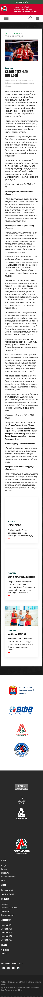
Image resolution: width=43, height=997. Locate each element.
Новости (17, 33)
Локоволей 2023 (6, 939)
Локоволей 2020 (6, 928)
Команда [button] (5, 899)
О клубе (3, 865)
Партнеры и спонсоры (8, 876)
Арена (3, 880)
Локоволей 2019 (6, 925)
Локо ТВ (4, 953)
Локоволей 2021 (6, 932)
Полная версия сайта (21, 2)
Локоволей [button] (6, 920)
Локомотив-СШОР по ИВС (9, 907)
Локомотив (4, 904)
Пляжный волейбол (7, 915)
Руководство (5, 872)
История (4, 869)
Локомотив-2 (5, 911)
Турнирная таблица (7, 894)
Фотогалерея (5, 949)
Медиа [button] (4, 944)
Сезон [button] (3, 885)
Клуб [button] (3, 860)
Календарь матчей (7, 890)
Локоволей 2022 (6, 936)
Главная (8, 33)
